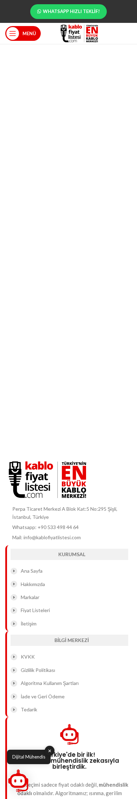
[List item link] (68, 527)
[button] (18, 780)
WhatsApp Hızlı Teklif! (71, 11)
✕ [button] (50, 751)
